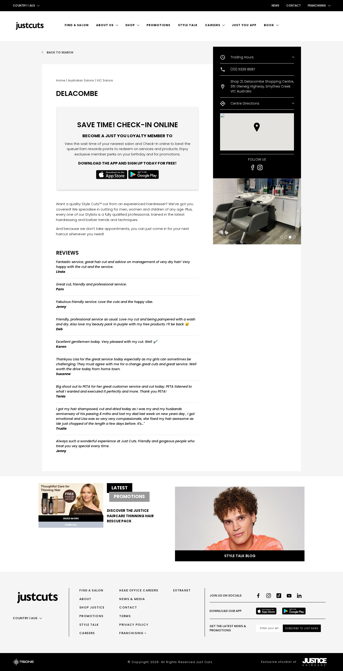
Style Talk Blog (240, 555)
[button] (257, 127)
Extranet (182, 590)
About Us (105, 25)
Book (269, 25)
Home (60, 80)
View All (71, 525)
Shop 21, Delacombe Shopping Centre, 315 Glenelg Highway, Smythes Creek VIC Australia (262, 86)
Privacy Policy (133, 624)
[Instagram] (268, 595)
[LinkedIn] (299, 595)
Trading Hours (242, 57)
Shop (130, 25)
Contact (293, 5)
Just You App (244, 25)
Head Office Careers (138, 590)
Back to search (60, 52)
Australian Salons (81, 80)
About (85, 599)
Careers (212, 25)
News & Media (132, 599)
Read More (71, 518)
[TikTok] (278, 595)
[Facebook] (258, 595)
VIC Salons (105, 80)
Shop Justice (92, 607)
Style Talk (188, 25)
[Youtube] (289, 595)
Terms (125, 616)
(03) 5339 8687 (243, 69)
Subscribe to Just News (301, 628)
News (275, 5)
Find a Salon (77, 25)
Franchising (131, 633)
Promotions (159, 25)
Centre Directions (245, 103)
